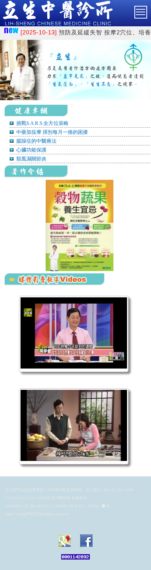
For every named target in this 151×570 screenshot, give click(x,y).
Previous (18, 85)
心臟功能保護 (30, 150)
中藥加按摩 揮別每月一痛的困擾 (51, 132)
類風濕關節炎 (30, 159)
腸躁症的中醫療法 (36, 141)
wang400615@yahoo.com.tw (42, 514)
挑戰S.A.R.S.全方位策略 (42, 123)
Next (132, 85)
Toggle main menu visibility (146, 10)
